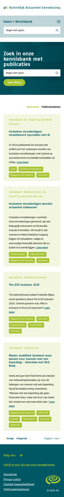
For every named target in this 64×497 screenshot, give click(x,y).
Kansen (14, 419)
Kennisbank (23, 21)
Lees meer (23, 162)
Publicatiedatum (51, 106)
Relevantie (33, 106)
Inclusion (43, 175)
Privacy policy (12, 479)
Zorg (12, 169)
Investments (36, 325)
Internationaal (37, 254)
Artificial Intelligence (31, 169)
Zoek (56, 72)
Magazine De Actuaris (21, 175)
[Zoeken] (57, 30)
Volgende (21, 438)
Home (8, 21)
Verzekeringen (17, 254)
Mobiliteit (15, 425)
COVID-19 (43, 413)
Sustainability (17, 325)
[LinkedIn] (21, 455)
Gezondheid (29, 419)
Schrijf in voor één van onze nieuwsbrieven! (29, 464)
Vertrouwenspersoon (16, 489)
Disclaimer (10, 474)
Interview (42, 319)
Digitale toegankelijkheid (19, 484)
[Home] (53, 486)
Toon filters (14, 82)
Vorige (10, 438)
